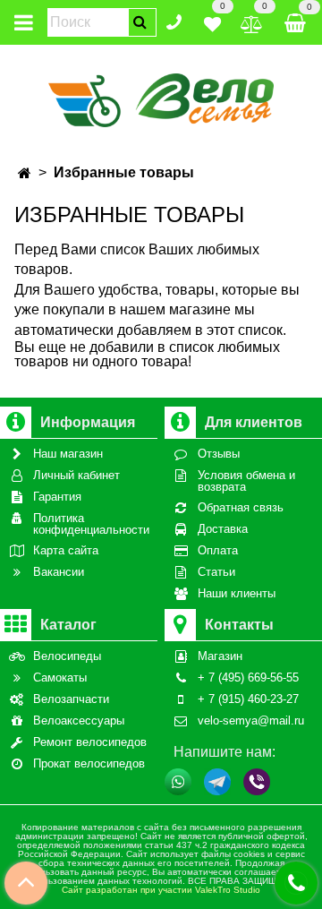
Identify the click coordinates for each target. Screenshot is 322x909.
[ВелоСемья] (161, 97)
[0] (212, 21)
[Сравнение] (252, 21)
